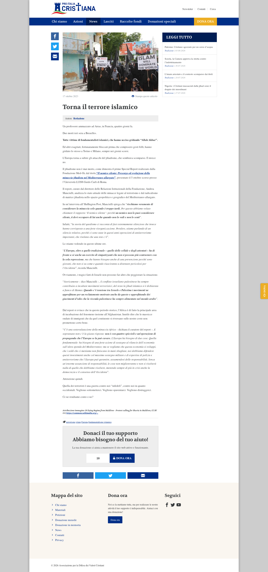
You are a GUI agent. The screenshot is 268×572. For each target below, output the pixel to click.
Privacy (59, 540)
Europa (84, 422)
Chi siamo (59, 21)
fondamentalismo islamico (100, 422)
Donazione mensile (66, 520)
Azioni (78, 21)
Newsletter (187, 9)
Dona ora (205, 21)
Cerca (213, 9)
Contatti (201, 9)
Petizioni (60, 515)
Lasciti (109, 21)
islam (78, 422)
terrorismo (70, 422)
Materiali (60, 510)
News (93, 21)
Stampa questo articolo (146, 96)
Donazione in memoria (68, 525)
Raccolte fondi (131, 21)
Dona (264, 289)
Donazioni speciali (162, 21)
